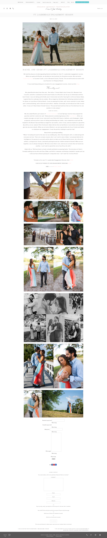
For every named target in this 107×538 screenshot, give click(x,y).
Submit (53, 458)
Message (48, 451)
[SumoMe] (56, 465)
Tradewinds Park (28, 78)
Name (47, 420)
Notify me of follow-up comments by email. (53, 513)
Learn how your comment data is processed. (62, 524)
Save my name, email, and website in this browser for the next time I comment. (53, 506)
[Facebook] (52, 465)
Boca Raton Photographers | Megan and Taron (34, 528)
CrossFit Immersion (51, 113)
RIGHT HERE (57, 166)
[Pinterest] (54, 465)
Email (47, 425)
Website (47, 429)
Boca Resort (72, 116)
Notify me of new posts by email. (53, 517)
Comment (53, 477)
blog (78, 84)
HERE (71, 160)
